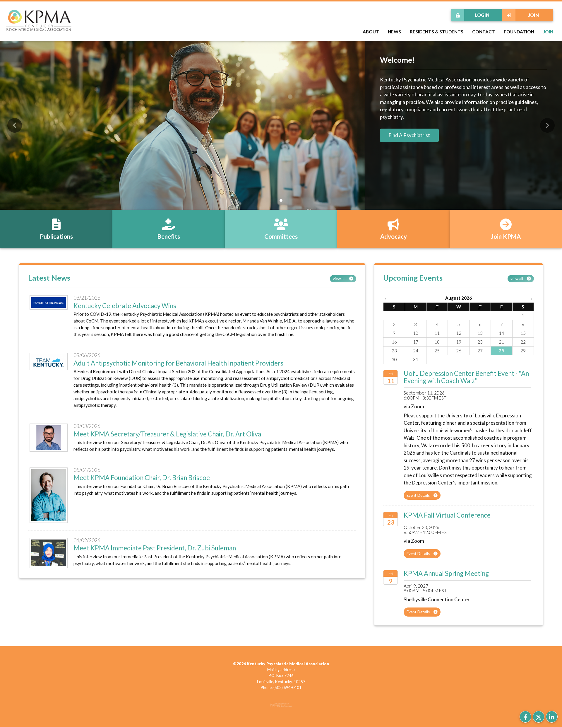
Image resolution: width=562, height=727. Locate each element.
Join (533, 15)
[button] (14, 125)
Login (482, 15)
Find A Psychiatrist (409, 135)
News (394, 31)
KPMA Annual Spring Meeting (446, 573)
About (371, 31)
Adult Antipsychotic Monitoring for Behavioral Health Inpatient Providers (178, 363)
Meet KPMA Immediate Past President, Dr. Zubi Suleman (154, 548)
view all (339, 278)
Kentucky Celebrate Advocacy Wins (124, 306)
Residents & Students (436, 31)
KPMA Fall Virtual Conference (447, 515)
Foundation (519, 31)
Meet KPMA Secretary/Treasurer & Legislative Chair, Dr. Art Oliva (167, 434)
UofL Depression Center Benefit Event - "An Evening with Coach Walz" (466, 376)
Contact (483, 31)
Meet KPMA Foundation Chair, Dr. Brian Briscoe (141, 478)
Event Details (419, 495)
